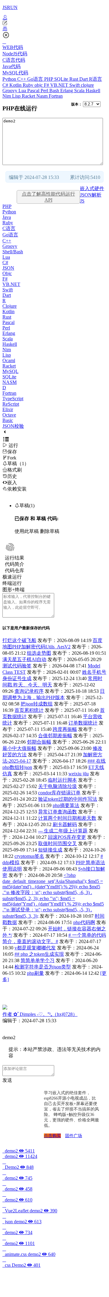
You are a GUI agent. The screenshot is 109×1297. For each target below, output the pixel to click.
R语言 (95, 79)
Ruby (29, 85)
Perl (45, 90)
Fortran (56, 96)
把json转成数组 (37, 703)
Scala (80, 90)
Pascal (34, 90)
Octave (9, 414)
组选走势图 (39, 653)
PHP (49, 79)
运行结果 (14, 557)
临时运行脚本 (62, 780)
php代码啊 (84, 922)
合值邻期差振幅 (55, 735)
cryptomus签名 (29, 856)
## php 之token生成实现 (39, 954)
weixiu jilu (78, 773)
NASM (9, 382)
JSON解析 (90, 194)
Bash (54, 90)
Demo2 (18, 1167)
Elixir (7, 409)
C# (5, 85)
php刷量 (35, 973)
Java (6, 217)
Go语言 (35, 79)
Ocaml (8, 360)
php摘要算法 (66, 805)
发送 (7, 1080)
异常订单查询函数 (57, 811)
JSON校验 (13, 426)
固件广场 (73, 1135)
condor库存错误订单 (59, 792)
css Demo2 (21, 1265)
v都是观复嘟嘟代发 (35, 947)
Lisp (17, 96)
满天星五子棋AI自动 (24, 659)
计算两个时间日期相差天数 (67, 818)
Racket (29, 96)
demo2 (18, 1150)
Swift (75, 85)
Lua (22, 90)
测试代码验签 (16, 665)
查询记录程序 (29, 691)
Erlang (67, 90)
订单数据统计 (82, 722)
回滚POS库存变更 (67, 837)
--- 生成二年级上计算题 (63, 830)
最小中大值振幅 (19, 748)
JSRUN (10, 7)
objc (39, 85)
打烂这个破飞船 (19, 640)
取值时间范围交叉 (57, 843)
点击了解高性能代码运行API (48, 197)
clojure (87, 85)
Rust (74, 79)
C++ (22, 79)
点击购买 (52, 1135)
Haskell (93, 90)
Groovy (10, 90)
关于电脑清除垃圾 (57, 786)
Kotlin (16, 85)
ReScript (10, 404)
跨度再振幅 (65, 729)
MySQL (10, 371)
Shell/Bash (12, 251)
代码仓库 (14, 570)
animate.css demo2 (28, 1254)
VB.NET (59, 85)
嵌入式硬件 (92, 188)
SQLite (61, 79)
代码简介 (14, 564)
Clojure (9, 306)
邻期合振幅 (39, 741)
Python (9, 79)
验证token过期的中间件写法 (67, 799)
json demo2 (21, 1221)
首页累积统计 (29, 710)
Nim (7, 96)
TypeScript (12, 398)
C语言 (8, 228)
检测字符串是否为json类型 (43, 966)
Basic (7, 420)
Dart (84, 79)
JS (82, 200)
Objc (7, 273)
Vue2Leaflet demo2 (29, 1210)
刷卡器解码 (65, 824)
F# (47, 85)
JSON (8, 268)
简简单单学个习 (37, 960)
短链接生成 (50, 849)
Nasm (42, 96)
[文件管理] (54, 28)
